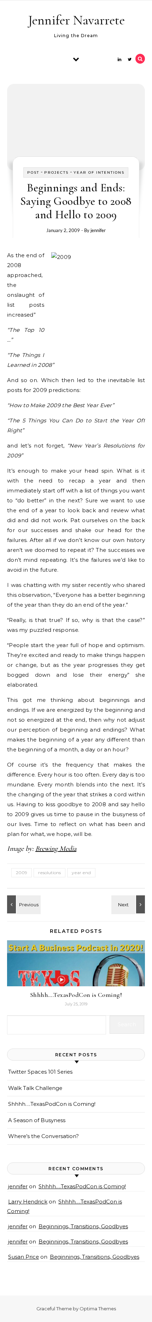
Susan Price (23, 1256)
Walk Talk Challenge (35, 1088)
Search (127, 1024)
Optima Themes (98, 1308)
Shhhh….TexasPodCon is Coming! (76, 995)
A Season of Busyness (36, 1120)
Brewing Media (55, 848)
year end (81, 872)
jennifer (98, 230)
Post (33, 172)
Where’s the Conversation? (43, 1136)
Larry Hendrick (27, 1201)
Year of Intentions (99, 172)
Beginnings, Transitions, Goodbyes (83, 1226)
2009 (21, 872)
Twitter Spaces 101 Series (40, 1071)
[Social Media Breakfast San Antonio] (23, 904)
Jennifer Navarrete (76, 20)
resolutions (49, 872)
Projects (56, 172)
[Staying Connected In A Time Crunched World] (129, 904)
